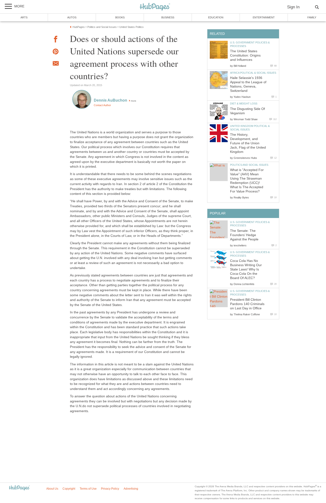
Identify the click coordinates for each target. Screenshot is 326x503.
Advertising (131, 488)
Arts (24, 17)
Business (167, 17)
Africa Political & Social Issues (253, 72)
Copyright (69, 488)
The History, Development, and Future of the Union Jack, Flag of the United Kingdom (248, 143)
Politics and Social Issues (249, 164)
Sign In (293, 7)
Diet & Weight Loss (243, 103)
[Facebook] (55, 40)
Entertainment (264, 17)
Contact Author (102, 105)
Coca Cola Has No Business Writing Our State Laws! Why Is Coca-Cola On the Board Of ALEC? (246, 269)
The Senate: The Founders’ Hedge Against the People (244, 235)
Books (120, 17)
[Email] (55, 64)
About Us (52, 488)
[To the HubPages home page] (19, 488)
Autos (71, 17)
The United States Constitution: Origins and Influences (245, 55)
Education (215, 17)
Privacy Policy (110, 488)
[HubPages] (154, 7)
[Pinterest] (55, 52)
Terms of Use (88, 488)
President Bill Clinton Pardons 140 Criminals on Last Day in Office (247, 304)
